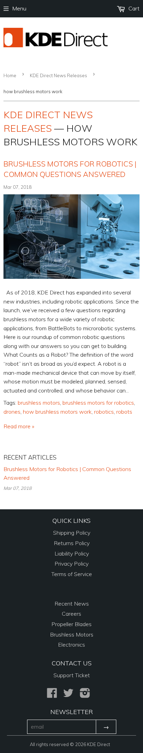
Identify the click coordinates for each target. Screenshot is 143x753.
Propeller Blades (71, 624)
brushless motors (39, 402)
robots (124, 411)
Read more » (18, 426)
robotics (104, 411)
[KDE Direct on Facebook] (52, 694)
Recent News (71, 603)
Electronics (71, 644)
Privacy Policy (71, 563)
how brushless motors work (57, 411)
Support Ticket (71, 675)
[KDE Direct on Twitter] (68, 694)
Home (9, 75)
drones (11, 411)
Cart (133, 8)
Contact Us (72, 663)
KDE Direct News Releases (58, 75)
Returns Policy (72, 543)
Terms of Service (71, 573)
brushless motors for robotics (98, 402)
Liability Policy (71, 553)
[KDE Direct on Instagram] (85, 694)
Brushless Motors (71, 634)
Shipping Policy (71, 532)
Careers (71, 613)
